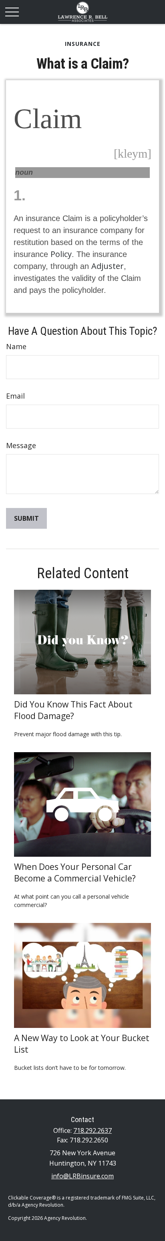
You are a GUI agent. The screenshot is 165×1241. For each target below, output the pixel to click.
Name (16, 346)
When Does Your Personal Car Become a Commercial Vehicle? (75, 872)
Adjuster (107, 266)
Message (21, 445)
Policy (61, 254)
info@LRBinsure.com (82, 1176)
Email (15, 396)
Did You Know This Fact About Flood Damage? (73, 709)
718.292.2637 (92, 1130)
